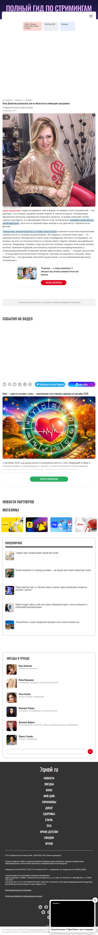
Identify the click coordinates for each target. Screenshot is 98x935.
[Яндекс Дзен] (49, 912)
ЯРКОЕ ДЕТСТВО (49, 831)
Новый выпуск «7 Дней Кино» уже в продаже (72, 929)
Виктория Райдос (27, 708)
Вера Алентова (25, 665)
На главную (7, 100)
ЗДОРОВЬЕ (49, 813)
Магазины (11, 509)
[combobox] (46, 751)
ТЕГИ (49, 825)
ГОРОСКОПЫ (49, 802)
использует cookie (36, 930)
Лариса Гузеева (26, 736)
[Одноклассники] (46, 907)
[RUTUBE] (43, 912)
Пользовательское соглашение (18, 890)
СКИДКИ (49, 837)
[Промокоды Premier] (37, 524)
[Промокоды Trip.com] (61, 524)
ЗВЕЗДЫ (49, 784)
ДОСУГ (49, 807)
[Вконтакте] (40, 907)
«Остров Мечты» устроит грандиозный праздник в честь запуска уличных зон (47, 622)
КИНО (49, 790)
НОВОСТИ (49, 778)
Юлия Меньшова (26, 680)
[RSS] (49, 917)
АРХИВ (49, 843)
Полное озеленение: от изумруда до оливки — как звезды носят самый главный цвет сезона (53, 570)
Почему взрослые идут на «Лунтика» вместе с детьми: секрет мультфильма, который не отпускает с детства (51, 588)
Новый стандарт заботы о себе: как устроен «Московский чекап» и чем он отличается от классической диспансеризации (51, 605)
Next (94, 525)
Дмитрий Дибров (26, 722)
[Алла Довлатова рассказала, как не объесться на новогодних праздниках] (20, 384)
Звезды (28, 100)
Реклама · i (56, 903)
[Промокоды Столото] (12, 524)
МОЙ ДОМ (49, 796)
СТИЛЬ (49, 819)
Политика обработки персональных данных (23, 896)
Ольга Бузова (24, 694)
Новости (18, 100)
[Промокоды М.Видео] (86, 524)
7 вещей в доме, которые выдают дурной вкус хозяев (36, 553)
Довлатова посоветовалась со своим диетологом (30, 231)
